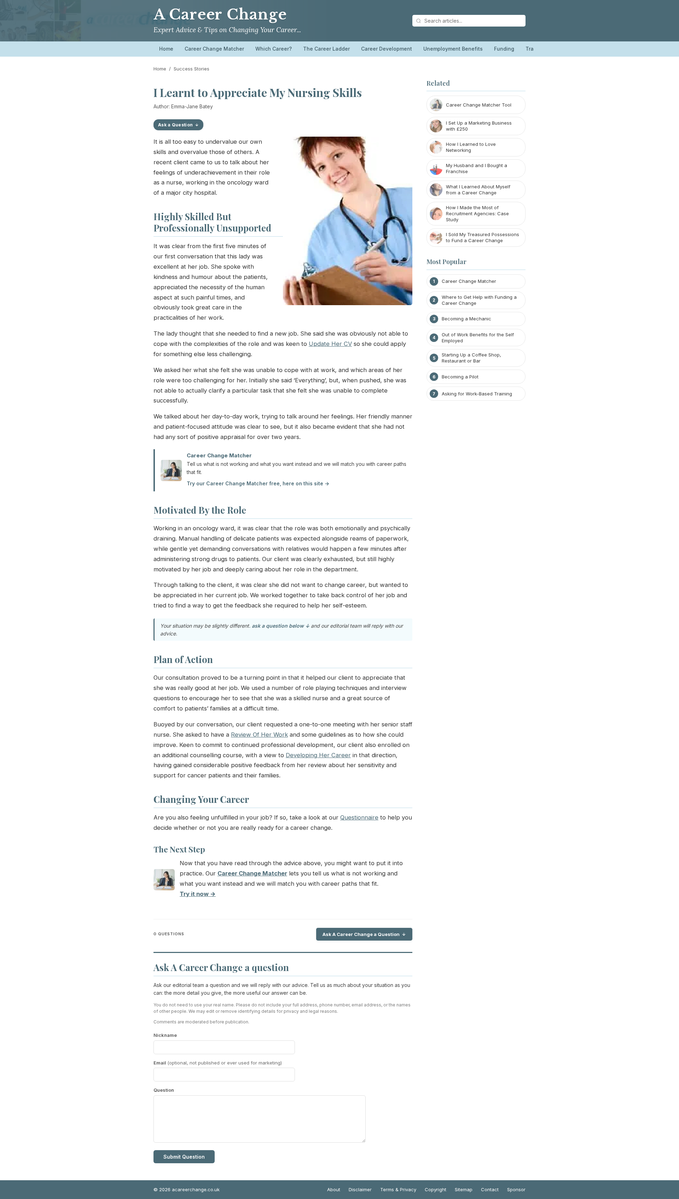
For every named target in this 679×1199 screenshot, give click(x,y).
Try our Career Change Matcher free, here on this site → (258, 483)
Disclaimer (360, 1189)
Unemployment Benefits (453, 49)
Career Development (386, 49)
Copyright (435, 1189)
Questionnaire (359, 817)
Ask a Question (175, 124)
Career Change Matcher (214, 49)
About (333, 1189)
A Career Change (220, 14)
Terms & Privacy (398, 1189)
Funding (504, 49)
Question (163, 1090)
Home (166, 49)
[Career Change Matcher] (164, 881)
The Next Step (179, 849)
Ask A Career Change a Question (361, 934)
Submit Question (184, 1157)
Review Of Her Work (259, 734)
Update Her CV (330, 343)
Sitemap (463, 1189)
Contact (490, 1189)
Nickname (165, 1035)
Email (217, 1063)
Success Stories (191, 69)
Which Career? (273, 49)
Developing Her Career (318, 755)
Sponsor (516, 1189)
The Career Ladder (326, 49)
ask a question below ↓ (280, 626)
